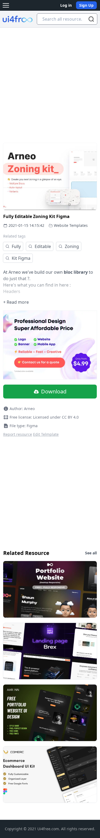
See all (91, 552)
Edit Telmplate (46, 434)
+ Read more (16, 302)
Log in (66, 5)
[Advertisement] (50, 80)
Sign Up (86, 5)
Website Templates (71, 225)
